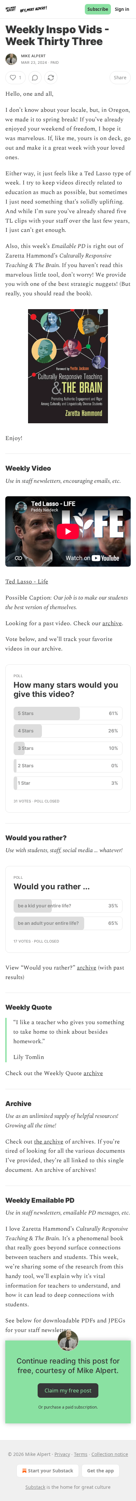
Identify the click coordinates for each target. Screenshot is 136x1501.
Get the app (100, 1470)
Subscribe (97, 9)
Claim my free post (68, 1390)
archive (112, 623)
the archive (48, 1141)
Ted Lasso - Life (26, 581)
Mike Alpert (33, 56)
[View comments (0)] (35, 77)
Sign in (122, 9)
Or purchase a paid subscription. (68, 1407)
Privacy (62, 1454)
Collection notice (109, 1454)
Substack (35, 1487)
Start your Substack (50, 1470)
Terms (80, 1454)
